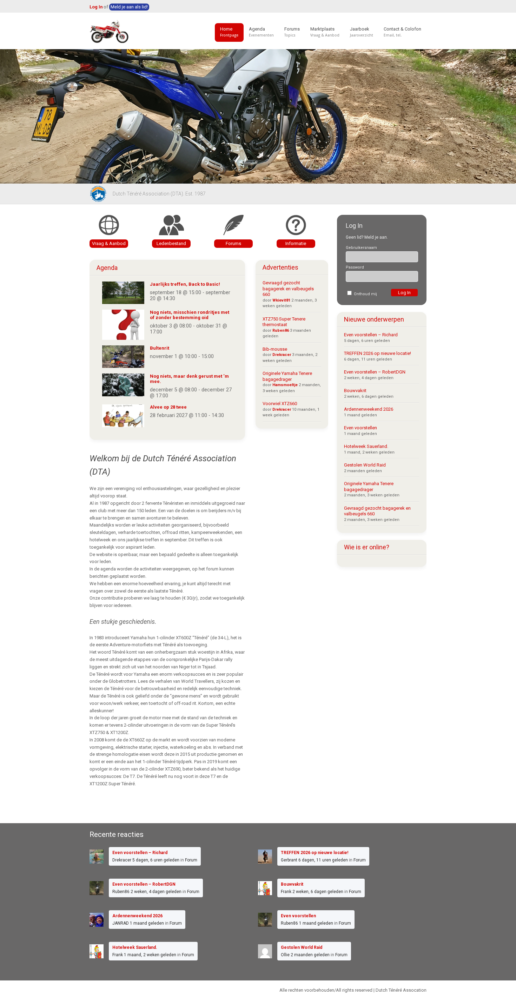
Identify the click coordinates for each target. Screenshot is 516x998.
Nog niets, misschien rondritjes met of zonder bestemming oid (189, 315)
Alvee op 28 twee (168, 407)
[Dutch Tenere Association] (110, 31)
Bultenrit (159, 348)
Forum (191, 860)
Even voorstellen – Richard (371, 334)
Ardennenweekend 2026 (368, 409)
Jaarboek (361, 32)
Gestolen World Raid (365, 465)
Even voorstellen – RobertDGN (374, 372)
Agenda (261, 32)
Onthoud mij (365, 294)
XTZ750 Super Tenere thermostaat (284, 322)
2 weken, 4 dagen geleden (156, 891)
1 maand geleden (147, 923)
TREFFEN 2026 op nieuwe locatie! (377, 353)
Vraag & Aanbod (109, 243)
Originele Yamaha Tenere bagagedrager (287, 376)
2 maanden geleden (310, 954)
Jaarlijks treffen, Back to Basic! (185, 284)
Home (229, 32)
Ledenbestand (171, 243)
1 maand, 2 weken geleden (150, 954)
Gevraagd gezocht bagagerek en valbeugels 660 (288, 288)
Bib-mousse (275, 349)
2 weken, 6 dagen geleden (317, 891)
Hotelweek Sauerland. (366, 446)
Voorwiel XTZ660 (280, 403)
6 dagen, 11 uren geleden (323, 860)
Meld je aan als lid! (129, 6)
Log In (96, 6)
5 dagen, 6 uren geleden (155, 860)
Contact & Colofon (402, 32)
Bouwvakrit (355, 390)
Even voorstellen (360, 427)
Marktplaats (324, 32)
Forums (292, 32)
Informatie (295, 243)
